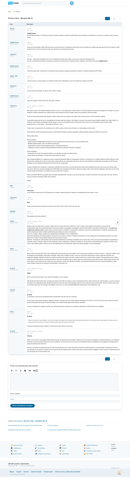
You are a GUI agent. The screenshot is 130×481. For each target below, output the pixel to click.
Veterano (12, 30)
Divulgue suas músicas (44, 454)
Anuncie (26, 471)
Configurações (48, 471)
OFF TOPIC (89, 454)
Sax (63, 451)
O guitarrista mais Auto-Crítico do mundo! (19, 430)
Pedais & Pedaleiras (92, 445)
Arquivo (18, 471)
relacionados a (30, 421)
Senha (12, 399)
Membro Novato (14, 44)
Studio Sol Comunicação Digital (119, 472)
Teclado (64, 448)
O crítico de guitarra (52, 425)
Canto (15, 451)
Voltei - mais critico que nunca (95, 425)
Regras (12, 471)
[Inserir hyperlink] (25, 370)
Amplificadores (17, 448)
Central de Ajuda (36, 471)
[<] (113, 18)
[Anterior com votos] (116, 225)
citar (28, 30)
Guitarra (18, 11)
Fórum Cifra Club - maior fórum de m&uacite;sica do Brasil (13, 3)
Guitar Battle (65, 454)
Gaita (39, 451)
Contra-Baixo (41, 448)
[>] (119, 18)
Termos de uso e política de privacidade (67, 471)
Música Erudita (17, 454)
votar (31, 30)
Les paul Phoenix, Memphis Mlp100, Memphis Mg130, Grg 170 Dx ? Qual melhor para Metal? (65, 430)
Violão (64, 445)
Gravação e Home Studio (93, 451)
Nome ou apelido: (15, 393)
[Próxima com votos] (118, 225)
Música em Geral (18, 445)
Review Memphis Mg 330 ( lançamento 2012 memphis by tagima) (25, 425)
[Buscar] (72, 3)
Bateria (88, 448)
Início (9, 11)
